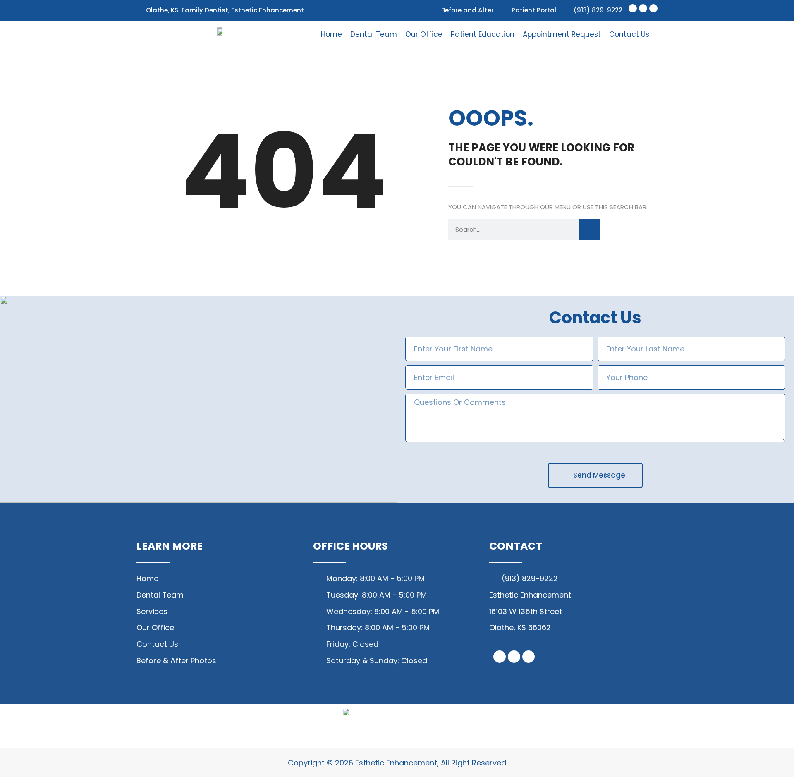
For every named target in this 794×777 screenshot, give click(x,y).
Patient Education (482, 34)
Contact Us (629, 34)
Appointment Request (562, 34)
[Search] (589, 229)
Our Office (423, 34)
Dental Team (373, 34)
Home (331, 34)
